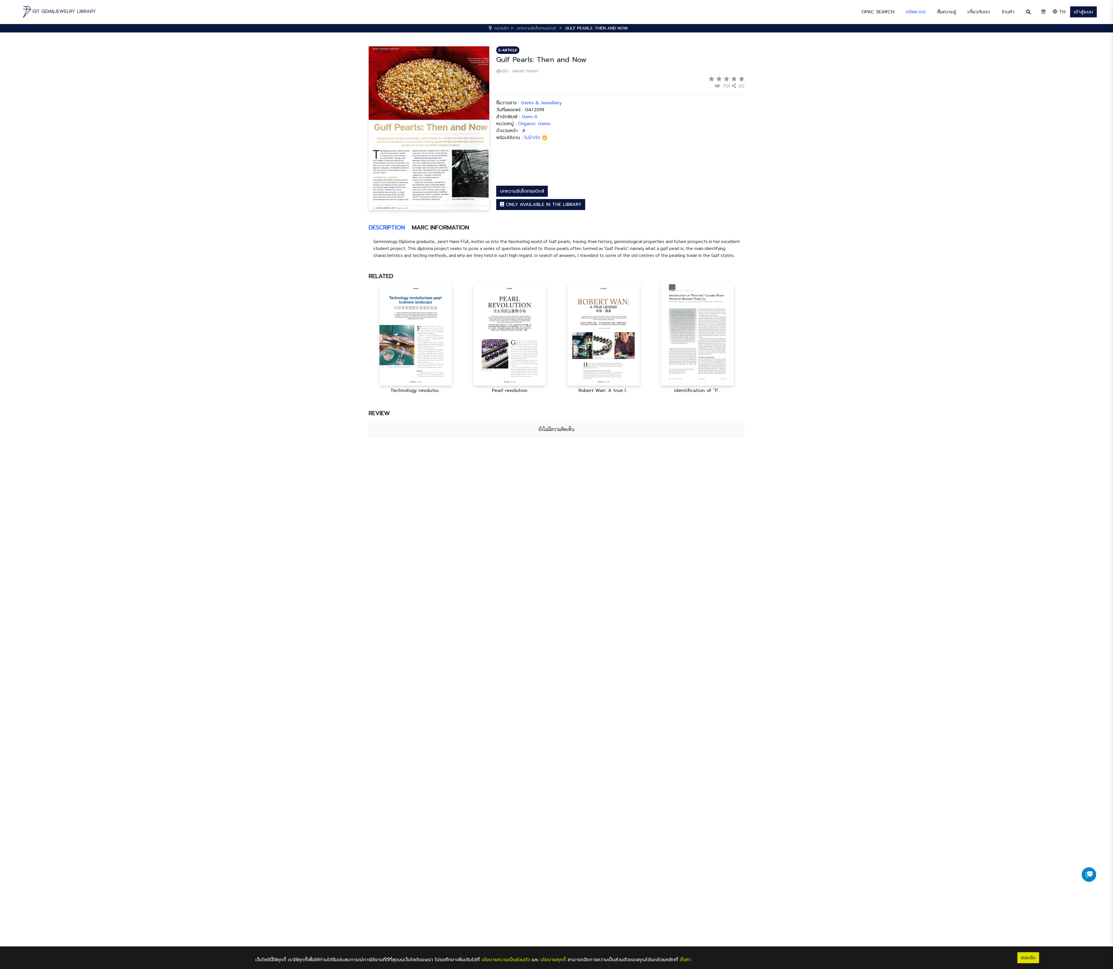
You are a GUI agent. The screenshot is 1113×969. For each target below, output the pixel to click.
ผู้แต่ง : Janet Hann (517, 70)
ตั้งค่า (685, 959)
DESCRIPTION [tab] (387, 227)
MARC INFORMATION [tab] (440, 227)
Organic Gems (534, 123)
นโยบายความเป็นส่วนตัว (505, 959)
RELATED (381, 276)
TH (1061, 11)
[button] (915, 12)
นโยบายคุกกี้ (553, 959)
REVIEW (379, 413)
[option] (415, 339)
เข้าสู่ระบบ (1083, 11)
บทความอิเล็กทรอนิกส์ (522, 191)
